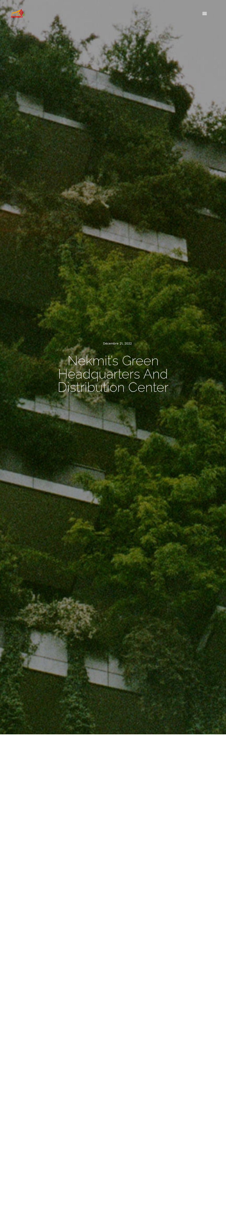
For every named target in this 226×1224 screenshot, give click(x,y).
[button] (204, 13)
